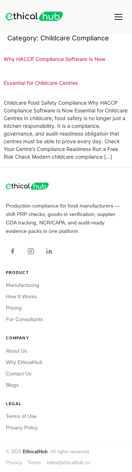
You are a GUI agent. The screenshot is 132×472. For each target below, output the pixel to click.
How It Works (21, 296)
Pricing (14, 308)
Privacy (14, 462)
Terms (34, 462)
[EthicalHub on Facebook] (12, 251)
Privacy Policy (22, 427)
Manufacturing (22, 285)
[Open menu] (118, 17)
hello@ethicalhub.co (68, 462)
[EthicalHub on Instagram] (30, 251)
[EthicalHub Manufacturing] (28, 186)
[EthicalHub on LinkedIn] (49, 251)
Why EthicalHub (24, 362)
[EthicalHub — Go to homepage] (35, 17)
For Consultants (24, 319)
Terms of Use (21, 416)
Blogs (12, 385)
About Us (16, 351)
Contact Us (19, 373)
